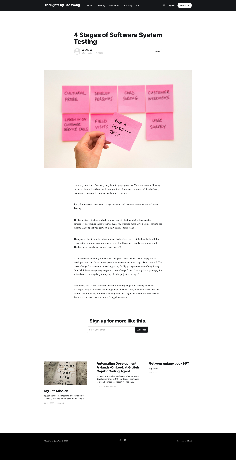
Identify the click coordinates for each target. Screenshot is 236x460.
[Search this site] (164, 5)
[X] (120, 440)
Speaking (100, 5)
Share (157, 51)
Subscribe (184, 5)
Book (138, 5)
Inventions (114, 5)
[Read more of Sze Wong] (77, 51)
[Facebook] (125, 440)
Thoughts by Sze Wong (62, 5)
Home (89, 5)
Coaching (127, 5)
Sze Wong (87, 50)
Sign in (172, 5)
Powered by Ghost (184, 441)
